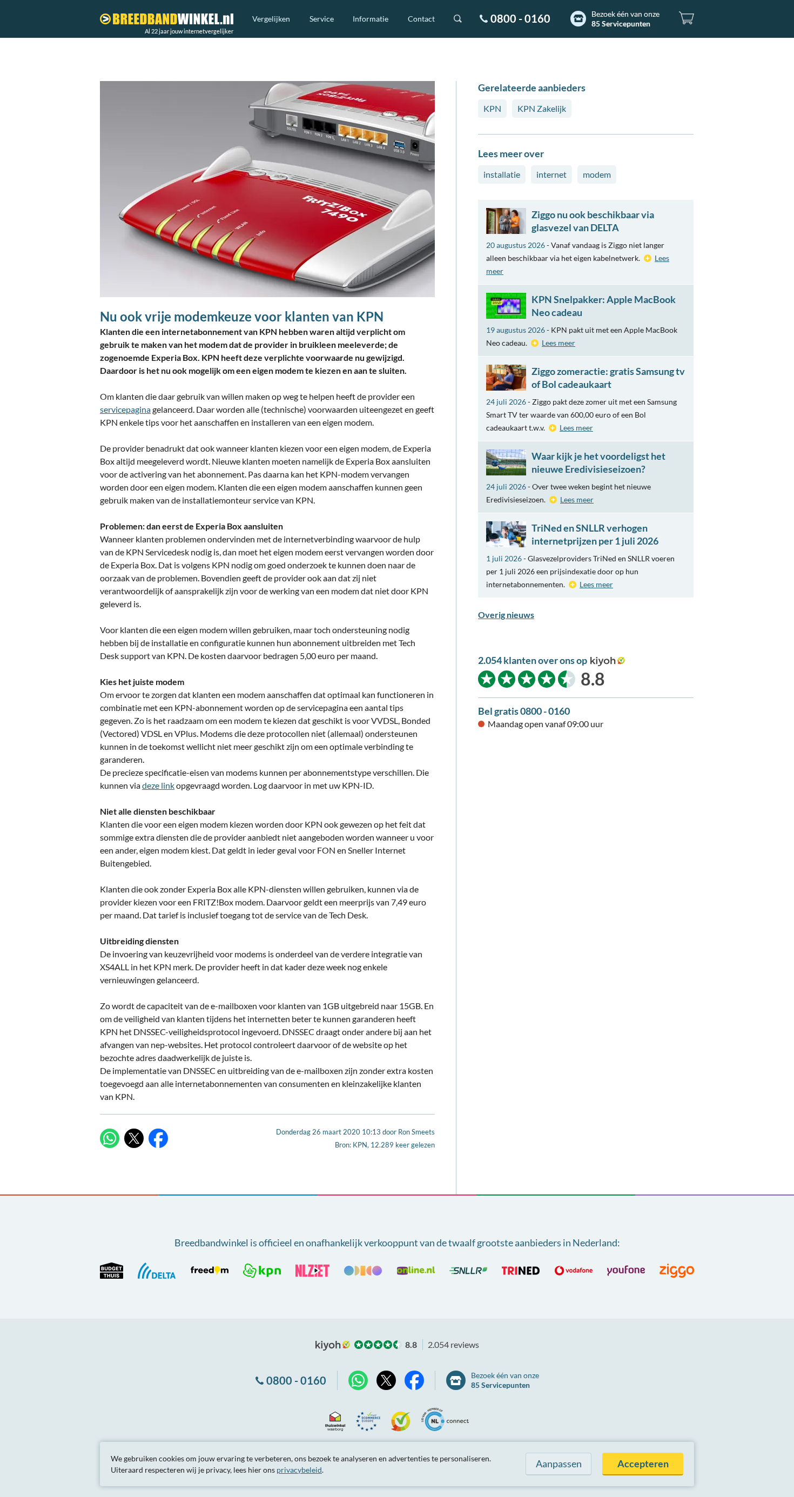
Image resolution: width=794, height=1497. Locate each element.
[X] (134, 1138)
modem (597, 174)
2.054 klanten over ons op (532, 660)
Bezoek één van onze (625, 18)
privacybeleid (299, 1469)
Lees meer (558, 342)
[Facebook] (158, 1138)
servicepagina (125, 409)
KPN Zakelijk (541, 108)
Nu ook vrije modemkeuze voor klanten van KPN (241, 316)
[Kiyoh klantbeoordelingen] (401, 1419)
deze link (158, 785)
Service (321, 18)
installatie (501, 174)
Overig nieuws (506, 614)
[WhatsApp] (109, 1138)
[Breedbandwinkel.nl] (166, 19)
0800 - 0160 (520, 18)
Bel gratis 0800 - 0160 (524, 711)
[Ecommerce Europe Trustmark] (368, 1419)
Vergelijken (271, 18)
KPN (492, 108)
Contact (421, 18)
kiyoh (607, 661)
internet (551, 174)
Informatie (370, 18)
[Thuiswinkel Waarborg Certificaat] (335, 1419)
